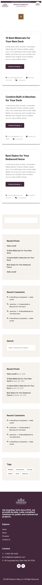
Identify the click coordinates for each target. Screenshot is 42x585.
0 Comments (21, 198)
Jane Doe (13, 304)
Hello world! (11, 246)
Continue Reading (14, 66)
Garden (10, 473)
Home (17, 473)
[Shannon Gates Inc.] (21, 501)
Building (10, 469)
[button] (21, 16)
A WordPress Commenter (18, 297)
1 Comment (21, 80)
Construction (20, 469)
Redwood (25, 473)
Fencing (29, 469)
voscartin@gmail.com (15, 77)
